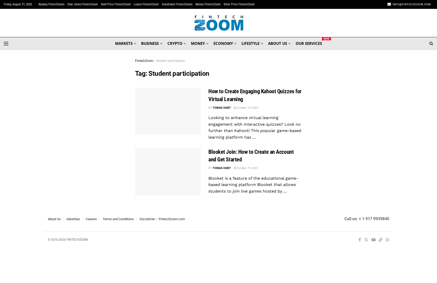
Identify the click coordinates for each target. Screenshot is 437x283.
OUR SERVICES (309, 42)
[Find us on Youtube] (374, 240)
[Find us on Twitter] (366, 240)
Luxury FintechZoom (146, 4)
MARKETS (124, 43)
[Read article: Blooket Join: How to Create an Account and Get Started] (168, 171)
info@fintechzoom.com (411, 4)
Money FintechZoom (208, 4)
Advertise (73, 219)
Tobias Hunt (222, 107)
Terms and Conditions (118, 219)
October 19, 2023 (247, 107)
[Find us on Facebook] (360, 240)
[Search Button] (431, 43)
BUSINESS (150, 43)
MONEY (198, 43)
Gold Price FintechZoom (116, 4)
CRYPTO (174, 43)
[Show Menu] (6, 43)
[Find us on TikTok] (380, 240)
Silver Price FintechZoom (239, 4)
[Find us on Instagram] (387, 240)
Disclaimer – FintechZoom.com (162, 219)
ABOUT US (277, 43)
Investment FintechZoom (177, 4)
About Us (54, 219)
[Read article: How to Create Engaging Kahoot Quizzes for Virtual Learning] (168, 111)
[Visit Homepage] (218, 23)
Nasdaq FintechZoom (51, 4)
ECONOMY (223, 43)
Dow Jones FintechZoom (83, 4)
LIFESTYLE (250, 43)
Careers (91, 219)
